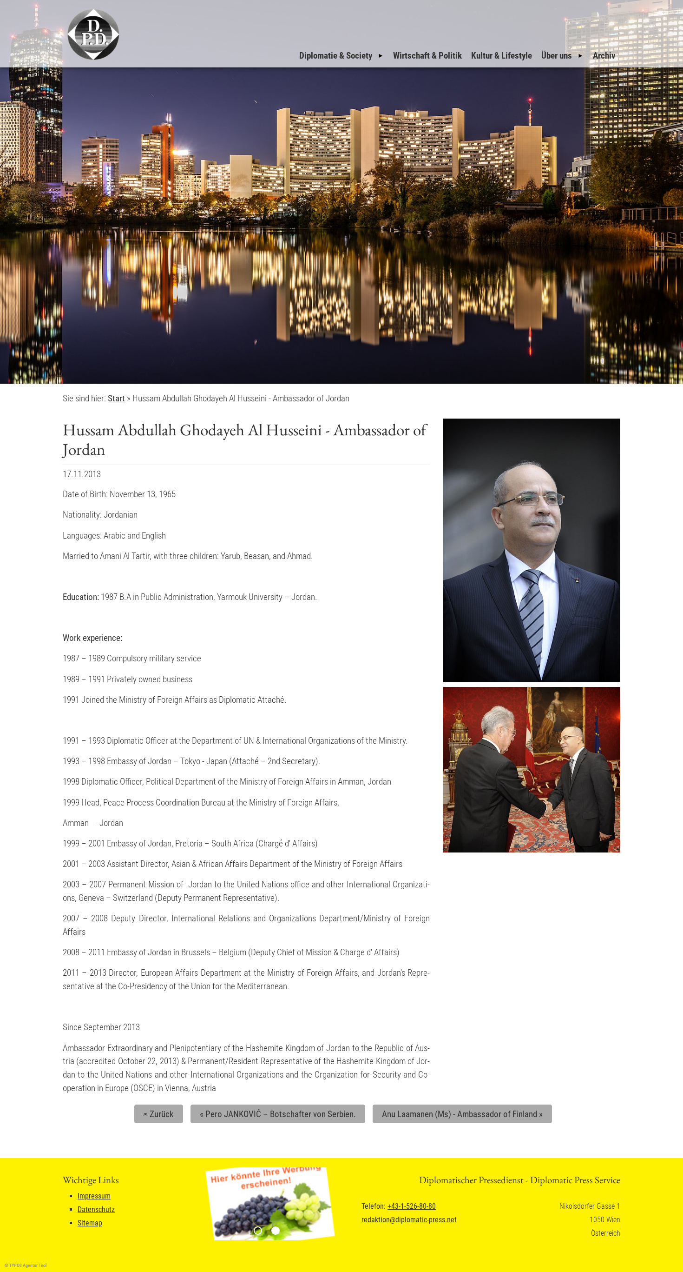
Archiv (604, 55)
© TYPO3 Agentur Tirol (25, 1265)
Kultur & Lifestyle (501, 55)
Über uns (556, 55)
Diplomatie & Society (335, 55)
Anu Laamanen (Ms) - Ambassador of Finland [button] (462, 1114)
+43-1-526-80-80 (411, 1206)
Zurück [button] (157, 1114)
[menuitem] (341, 55)
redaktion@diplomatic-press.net (409, 1219)
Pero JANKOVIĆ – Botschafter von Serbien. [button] (278, 1114)
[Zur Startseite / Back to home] (92, 59)
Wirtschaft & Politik (427, 55)
